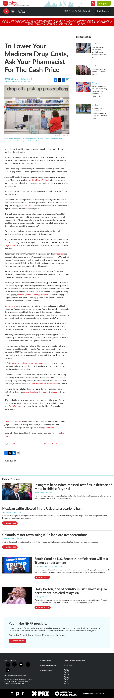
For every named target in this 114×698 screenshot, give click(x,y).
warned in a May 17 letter (37, 180)
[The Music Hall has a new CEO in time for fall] (83, 70)
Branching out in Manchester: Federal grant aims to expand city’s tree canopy (99, 113)
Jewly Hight (39, 597)
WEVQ (66, 681)
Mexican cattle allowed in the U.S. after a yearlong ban (42, 508)
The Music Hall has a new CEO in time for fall (99, 71)
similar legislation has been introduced (40, 392)
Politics (94, 83)
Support (104, 3)
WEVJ (66, 676)
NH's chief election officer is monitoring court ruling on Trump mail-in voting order (99, 91)
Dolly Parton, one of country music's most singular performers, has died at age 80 (71, 591)
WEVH (66, 674)
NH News (95, 44)
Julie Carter (28, 205)
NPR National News (19, 444)
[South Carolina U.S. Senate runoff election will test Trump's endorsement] (17, 565)
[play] (6, 11)
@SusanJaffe (48, 427)
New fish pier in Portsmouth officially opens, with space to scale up (99, 52)
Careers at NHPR (46, 670)
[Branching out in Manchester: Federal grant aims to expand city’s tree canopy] (83, 109)
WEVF (66, 672)
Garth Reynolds (15, 406)
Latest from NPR (39, 444)
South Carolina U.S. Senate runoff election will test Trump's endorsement (71, 560)
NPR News (56, 444)
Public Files (68, 665)
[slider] (16, 11)
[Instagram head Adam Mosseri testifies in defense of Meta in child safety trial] (17, 491)
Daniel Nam (9, 306)
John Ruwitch (39, 492)
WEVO (66, 680)
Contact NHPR (45, 661)
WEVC (66, 671)
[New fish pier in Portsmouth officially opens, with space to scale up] (83, 48)
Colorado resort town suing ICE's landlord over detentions (44, 534)
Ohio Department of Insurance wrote (41, 383)
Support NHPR (18, 640)
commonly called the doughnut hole (32, 294)
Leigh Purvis (9, 245)
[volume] (13, 11)
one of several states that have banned (28, 363)
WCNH (66, 669)
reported (60, 254)
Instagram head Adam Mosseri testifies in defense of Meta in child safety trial (73, 486)
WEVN (66, 678)
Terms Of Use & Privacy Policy (74, 661)
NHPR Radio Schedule (48, 665)
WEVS (66, 683)
